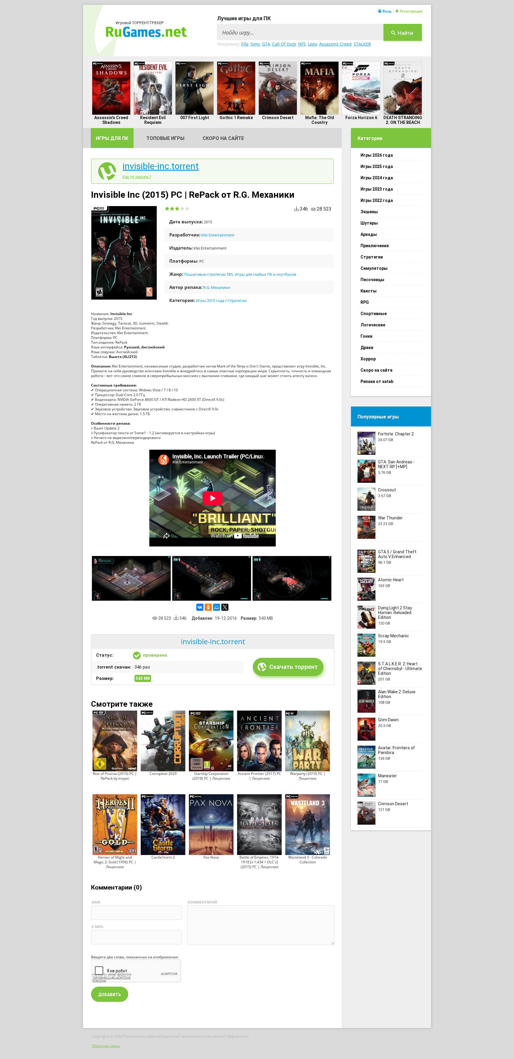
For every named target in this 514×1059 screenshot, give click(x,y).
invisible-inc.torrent (161, 166)
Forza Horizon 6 (361, 117)
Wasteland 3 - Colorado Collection (307, 860)
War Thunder (390, 518)
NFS (302, 44)
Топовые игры (165, 138)
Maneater (387, 775)
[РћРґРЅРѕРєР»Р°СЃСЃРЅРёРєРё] (208, 607)
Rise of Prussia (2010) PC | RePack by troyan (115, 776)
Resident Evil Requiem (153, 120)
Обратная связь (106, 1045)
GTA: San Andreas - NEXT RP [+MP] (396, 464)
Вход (387, 11)
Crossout (387, 490)
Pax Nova (211, 857)
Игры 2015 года (210, 300)
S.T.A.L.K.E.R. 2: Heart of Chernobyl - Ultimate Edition (400, 668)
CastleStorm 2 (163, 857)
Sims (255, 44)
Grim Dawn (388, 719)
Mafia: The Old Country (319, 120)
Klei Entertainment (217, 235)
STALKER (362, 44)
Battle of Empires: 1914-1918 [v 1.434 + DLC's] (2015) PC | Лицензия (259, 862)
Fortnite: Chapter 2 (396, 434)
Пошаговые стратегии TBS (208, 274)
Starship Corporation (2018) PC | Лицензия (211, 776)
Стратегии (237, 300)
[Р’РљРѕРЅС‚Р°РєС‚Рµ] (199, 607)
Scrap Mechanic (393, 635)
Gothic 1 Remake (236, 117)
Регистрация (411, 11)
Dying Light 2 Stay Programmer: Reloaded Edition (395, 612)
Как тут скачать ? (137, 177)
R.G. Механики (216, 287)
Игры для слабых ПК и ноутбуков (265, 274)
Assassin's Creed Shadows (111, 120)
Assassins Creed (335, 44)
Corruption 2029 (163, 773)
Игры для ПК (112, 138)
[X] (224, 607)
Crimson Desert (278, 117)
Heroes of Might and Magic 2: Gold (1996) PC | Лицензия (115, 862)
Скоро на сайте (223, 138)
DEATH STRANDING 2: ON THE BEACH (402, 120)
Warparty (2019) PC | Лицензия (307, 776)
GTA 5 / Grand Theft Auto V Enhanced (397, 554)
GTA (266, 44)
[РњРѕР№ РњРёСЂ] (216, 607)
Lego (312, 44)
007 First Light (194, 117)
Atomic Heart (391, 579)
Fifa (244, 44)
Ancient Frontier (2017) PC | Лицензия (259, 776)
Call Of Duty (284, 44)
